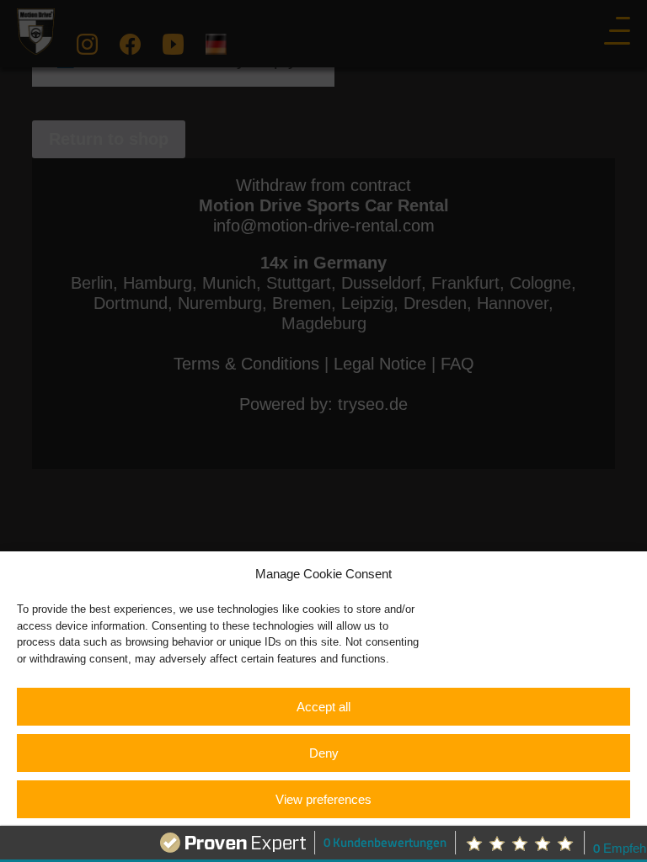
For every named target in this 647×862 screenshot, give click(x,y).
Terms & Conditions (340, 839)
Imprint (413, 839)
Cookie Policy (250, 839)
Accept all (323, 707)
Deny (324, 753)
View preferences (323, 799)
